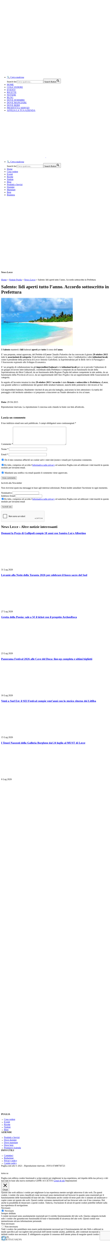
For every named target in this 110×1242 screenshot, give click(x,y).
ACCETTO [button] (47, 1180)
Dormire (10, 187)
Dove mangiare (11, 1142)
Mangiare (11, 189)
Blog (9, 182)
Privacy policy (10, 1160)
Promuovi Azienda (12, 1147)
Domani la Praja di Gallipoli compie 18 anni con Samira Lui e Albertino (43, 533)
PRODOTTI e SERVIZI (18, 108)
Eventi (10, 174)
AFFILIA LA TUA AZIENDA (21, 110)
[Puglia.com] (52, 156)
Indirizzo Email (8, 496)
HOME (10, 84)
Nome (4, 449)
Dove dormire (10, 1140)
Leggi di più (59, 1180)
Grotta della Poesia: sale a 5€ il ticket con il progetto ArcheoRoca (39, 617)
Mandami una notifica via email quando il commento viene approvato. (36, 473)
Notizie (10, 179)
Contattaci (8, 1155)
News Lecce (30, 280)
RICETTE (11, 92)
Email (4, 454)
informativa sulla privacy (43, 465)
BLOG (10, 97)
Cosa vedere (12, 171)
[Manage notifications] (3, 1238)
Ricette (10, 177)
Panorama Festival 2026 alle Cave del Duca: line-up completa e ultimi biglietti (46, 658)
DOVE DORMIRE (16, 100)
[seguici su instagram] (37, 929)
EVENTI (11, 89)
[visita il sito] (37, 854)
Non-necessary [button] (8, 1223)
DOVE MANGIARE (17, 102)
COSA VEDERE (15, 87)
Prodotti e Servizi (14, 184)
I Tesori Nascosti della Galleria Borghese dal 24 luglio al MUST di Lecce (43, 742)
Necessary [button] (5, 1208)
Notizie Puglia (15, 280)
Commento (7, 444)
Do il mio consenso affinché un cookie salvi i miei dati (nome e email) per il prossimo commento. (48, 460)
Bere (9, 192)
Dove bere (8, 1145)
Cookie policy (10, 1163)
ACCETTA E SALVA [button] (11, 1239)
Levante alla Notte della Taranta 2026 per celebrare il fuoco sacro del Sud (44, 575)
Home (9, 169)
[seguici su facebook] (37, 1004)
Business (11, 195)
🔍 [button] (15, 77)
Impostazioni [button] (71, 1180)
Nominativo (6, 493)
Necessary (9, 1211)
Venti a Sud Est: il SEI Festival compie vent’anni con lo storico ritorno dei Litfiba (48, 700)
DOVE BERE (13, 105)
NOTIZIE (11, 95)
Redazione (9, 1158)
